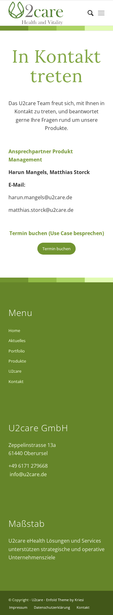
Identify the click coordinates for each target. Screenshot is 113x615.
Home (14, 330)
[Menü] (101, 12)
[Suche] (87, 12)
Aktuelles (16, 340)
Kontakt (16, 381)
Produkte (17, 361)
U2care (14, 371)
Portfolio (16, 351)
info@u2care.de (27, 474)
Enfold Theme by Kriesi (65, 599)
